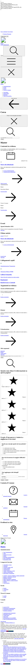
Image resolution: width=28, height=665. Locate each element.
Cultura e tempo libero (8, 572)
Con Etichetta (3, 137)
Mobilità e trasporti (7, 578)
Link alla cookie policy (19, 638)
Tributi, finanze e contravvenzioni (10, 580)
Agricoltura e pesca (7, 564)
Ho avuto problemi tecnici (8, 467)
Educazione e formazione (8, 573)
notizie (2, 236)
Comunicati (5, 589)
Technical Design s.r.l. (10, 622)
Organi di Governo (7, 554)
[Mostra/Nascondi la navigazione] (11, 61)
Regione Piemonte (7, 34)
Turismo (5, 581)
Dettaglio (4, 476)
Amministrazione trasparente (9, 613)
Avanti (6, 480)
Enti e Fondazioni (7, 558)
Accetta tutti (11, 631)
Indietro (2, 480)
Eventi (4, 597)
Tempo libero (6, 93)
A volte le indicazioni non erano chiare (11, 461)
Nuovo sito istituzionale (7, 238)
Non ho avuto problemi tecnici (9, 452)
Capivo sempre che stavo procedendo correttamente (14, 450)
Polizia (2, 352)
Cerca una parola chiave (6, 356)
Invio (2, 357)
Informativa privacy (7, 614)
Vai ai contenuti (4, 31)
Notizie (4, 588)
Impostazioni (3, 631)
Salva (2, 663)
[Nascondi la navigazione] (11, 72)
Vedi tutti (2, 230)
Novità (4, 87)
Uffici (4, 553)
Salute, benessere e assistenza (9, 579)
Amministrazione (7, 86)
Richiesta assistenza (7, 610)
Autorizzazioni (6, 569)
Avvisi (4, 590)
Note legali (5, 616)
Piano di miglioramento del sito (10, 619)
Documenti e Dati (7, 559)
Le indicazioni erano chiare (9, 448)
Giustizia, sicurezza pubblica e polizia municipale (13, 575)
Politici (4, 556)
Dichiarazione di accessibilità (9, 618)
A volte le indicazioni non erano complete (12, 463)
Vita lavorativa (6, 583)
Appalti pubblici (6, 568)
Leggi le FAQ (6, 607)
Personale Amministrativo (8, 557)
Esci (7, 631)
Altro (4, 453)
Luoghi (4, 596)
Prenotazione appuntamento (9, 608)
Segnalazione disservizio (8, 609)
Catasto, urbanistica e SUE (9, 571)
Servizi (4, 88)
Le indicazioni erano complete (9, 449)
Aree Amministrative (7, 552)
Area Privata (3, 621)
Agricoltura (5, 92)
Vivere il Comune (7, 90)
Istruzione (5, 94)
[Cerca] (14, 50)
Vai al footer (10, 31)
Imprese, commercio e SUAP (9, 576)
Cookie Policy (6, 615)
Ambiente (5, 566)
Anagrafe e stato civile (8, 567)
